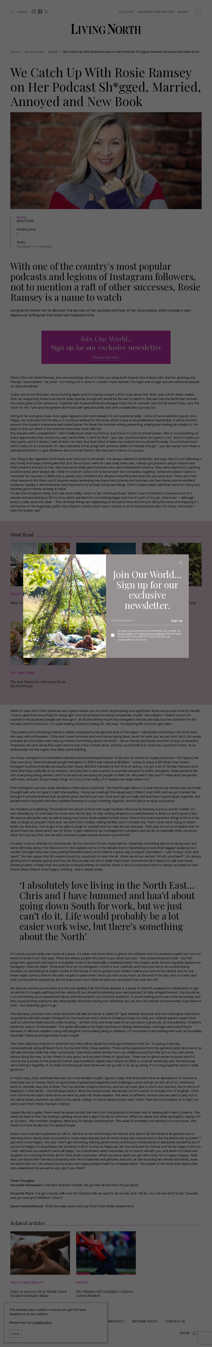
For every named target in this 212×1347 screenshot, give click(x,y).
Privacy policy (125, 633)
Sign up (176, 621)
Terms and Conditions (152, 633)
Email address (120, 622)
